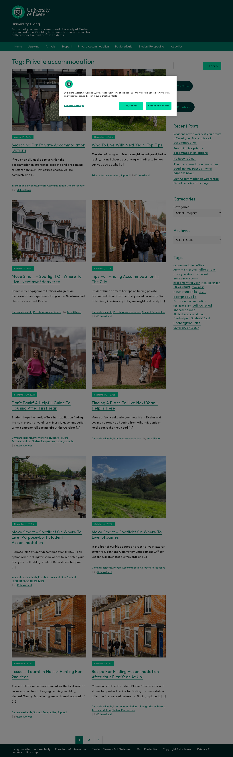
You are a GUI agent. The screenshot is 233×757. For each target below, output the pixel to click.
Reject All (131, 105)
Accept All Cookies (158, 105)
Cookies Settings (74, 105)
